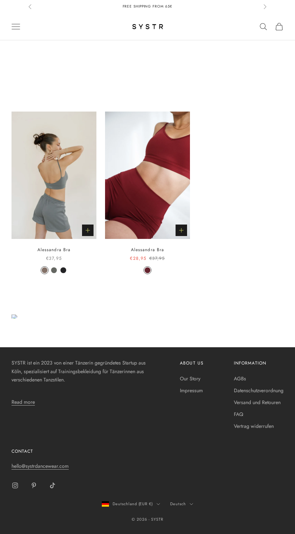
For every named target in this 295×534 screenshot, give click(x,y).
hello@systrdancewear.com (40, 466)
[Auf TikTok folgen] (52, 485)
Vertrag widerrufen (254, 426)
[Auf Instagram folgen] (15, 485)
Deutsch (178, 504)
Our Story (190, 378)
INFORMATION (250, 363)
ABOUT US (192, 363)
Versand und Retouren (257, 402)
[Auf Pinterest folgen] (33, 485)
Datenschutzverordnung (258, 390)
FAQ (238, 414)
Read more (23, 402)
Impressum (191, 390)
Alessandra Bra (54, 249)
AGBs (240, 378)
